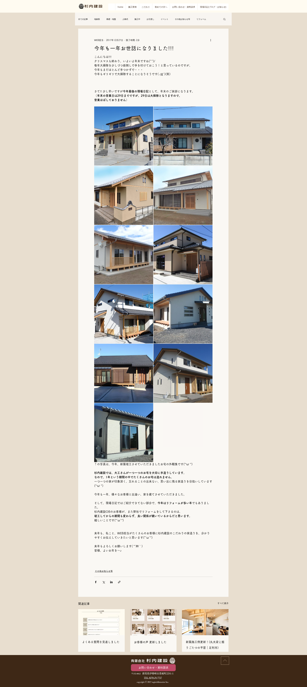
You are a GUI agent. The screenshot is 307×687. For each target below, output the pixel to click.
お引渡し (150, 19)
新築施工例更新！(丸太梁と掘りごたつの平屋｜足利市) (205, 644)
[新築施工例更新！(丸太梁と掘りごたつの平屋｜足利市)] (205, 622)
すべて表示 (222, 603)
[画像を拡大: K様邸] (183, 195)
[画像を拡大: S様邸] (183, 135)
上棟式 (125, 19)
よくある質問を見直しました (100, 641)
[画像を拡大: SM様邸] (123, 195)
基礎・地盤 (111, 19)
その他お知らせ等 (182, 19)
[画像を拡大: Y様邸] (183, 254)
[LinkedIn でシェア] (111, 582)
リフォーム (201, 19)
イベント (164, 19)
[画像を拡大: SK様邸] (123, 313)
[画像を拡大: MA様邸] (123, 373)
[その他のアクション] (211, 40)
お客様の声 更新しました (150, 642)
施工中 (137, 19)
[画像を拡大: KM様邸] (123, 254)
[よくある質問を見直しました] (101, 622)
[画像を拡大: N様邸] (123, 135)
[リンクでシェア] (119, 582)
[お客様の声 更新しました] (153, 622)
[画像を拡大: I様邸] (183, 373)
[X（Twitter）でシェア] (103, 582)
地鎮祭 (97, 19)
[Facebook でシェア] (95, 582)
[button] (161, 7)
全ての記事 (83, 19)
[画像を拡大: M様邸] (183, 313)
